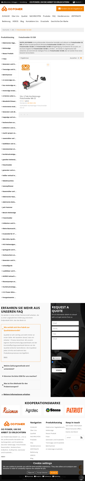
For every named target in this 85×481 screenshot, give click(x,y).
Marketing (57, 476)
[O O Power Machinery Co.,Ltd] (12, 8)
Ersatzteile (45, 21)
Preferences (47, 476)
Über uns (15, 16)
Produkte (46, 16)
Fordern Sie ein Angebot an (71, 8)
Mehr (5, 357)
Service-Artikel (56, 366)
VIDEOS (15, 21)
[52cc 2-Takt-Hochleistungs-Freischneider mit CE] (34, 78)
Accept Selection (42, 472)
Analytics (38, 476)
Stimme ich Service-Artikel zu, (62, 365)
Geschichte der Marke (59, 21)
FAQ (53, 16)
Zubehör (57, 358)
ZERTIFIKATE (76, 16)
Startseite (6, 30)
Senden (59, 370)
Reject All (31, 472)
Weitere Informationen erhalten (17, 394)
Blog (22, 21)
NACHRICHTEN (35, 16)
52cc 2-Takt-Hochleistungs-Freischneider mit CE (30, 97)
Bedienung (6, 21)
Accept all (54, 472)
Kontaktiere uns (32, 21)
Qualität (24, 16)
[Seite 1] (21, 114)
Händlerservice (63, 16)
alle (13, 30)
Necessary (30, 476)
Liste (78, 58)
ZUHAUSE (6, 16)
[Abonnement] (81, 437)
